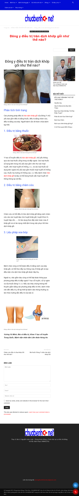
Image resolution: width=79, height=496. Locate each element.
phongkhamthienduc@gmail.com (45, 480)
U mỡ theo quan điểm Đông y (63, 127)
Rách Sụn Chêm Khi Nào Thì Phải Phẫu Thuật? (64, 112)
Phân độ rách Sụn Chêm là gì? (63, 116)
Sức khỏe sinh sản (36, 2)
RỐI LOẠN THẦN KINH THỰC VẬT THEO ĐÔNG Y (64, 98)
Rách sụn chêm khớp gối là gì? (63, 123)
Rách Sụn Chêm (59, 120)
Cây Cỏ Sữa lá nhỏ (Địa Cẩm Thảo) (62, 107)
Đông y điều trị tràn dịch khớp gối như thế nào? (27, 63)
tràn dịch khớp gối (30, 115)
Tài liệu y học (55, 2)
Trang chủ (6, 28)
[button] (73, 2)
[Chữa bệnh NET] (39, 18)
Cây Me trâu (58, 103)
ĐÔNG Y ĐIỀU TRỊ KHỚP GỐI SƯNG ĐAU (21, 28)
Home (6, 2)
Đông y (47, 2)
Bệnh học (12, 2)
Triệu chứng (18, 7)
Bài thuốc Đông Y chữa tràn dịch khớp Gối (40, 353)
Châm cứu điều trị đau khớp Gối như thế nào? (14, 353)
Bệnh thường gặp (23, 2)
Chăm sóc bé (8, 7)
